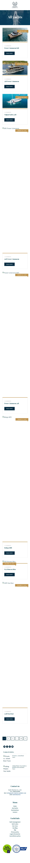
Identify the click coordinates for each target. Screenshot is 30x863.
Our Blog (15, 828)
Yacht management (15, 822)
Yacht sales (15, 824)
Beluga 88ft (8, 548)
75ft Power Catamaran (11, 81)
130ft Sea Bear (9, 714)
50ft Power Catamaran (11, 259)
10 (21, 738)
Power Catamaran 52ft (11, 403)
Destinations (15, 810)
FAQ (15, 830)
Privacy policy (15, 832)
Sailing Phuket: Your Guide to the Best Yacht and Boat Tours (19, 767)
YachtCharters (17, 794)
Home (15, 806)
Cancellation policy (15, 836)
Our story (15, 826)
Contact (15, 812)
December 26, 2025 (9, 563)
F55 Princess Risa (10, 569)
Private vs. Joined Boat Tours (18, 756)
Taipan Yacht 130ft (10, 115)
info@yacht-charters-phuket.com (16, 793)
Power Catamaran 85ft (11, 48)
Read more (9, 53)
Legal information (15, 834)
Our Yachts (15, 808)
